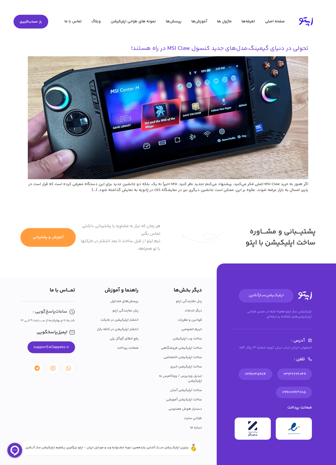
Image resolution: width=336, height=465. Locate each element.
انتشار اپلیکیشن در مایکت (119, 320)
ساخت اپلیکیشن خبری (186, 366)
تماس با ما (73, 21)
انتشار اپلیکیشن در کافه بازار (117, 329)
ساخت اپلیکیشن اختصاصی (183, 357)
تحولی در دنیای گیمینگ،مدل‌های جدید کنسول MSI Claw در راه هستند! (219, 48)
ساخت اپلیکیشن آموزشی (184, 399)
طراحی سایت (193, 418)
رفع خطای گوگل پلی (124, 338)
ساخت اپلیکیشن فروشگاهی (181, 348)
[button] (51, 347)
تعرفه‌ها (248, 21)
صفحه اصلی (275, 21)
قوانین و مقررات (190, 320)
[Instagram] (52, 368)
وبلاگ (96, 21)
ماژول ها (224, 21)
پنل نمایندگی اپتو (189, 301)
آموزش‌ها (199, 21)
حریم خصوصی (191, 329)
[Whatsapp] (68, 368)
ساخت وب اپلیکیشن (187, 338)
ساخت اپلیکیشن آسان (186, 390)
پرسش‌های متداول (124, 301)
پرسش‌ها (174, 21)
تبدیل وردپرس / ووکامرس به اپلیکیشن (180, 378)
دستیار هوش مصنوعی (185, 409)
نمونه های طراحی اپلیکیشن (133, 21)
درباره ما (196, 427)
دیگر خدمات (193, 310)
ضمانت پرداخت (127, 348)
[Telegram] (37, 368)
